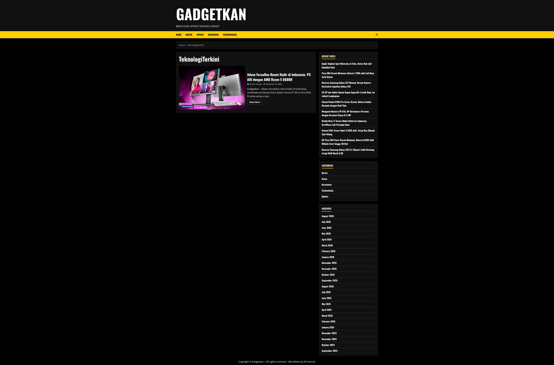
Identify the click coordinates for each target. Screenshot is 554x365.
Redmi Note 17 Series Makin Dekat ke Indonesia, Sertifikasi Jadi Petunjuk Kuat (344, 122)
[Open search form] (377, 35)
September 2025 (329, 280)
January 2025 (328, 327)
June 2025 (326, 298)
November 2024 (329, 339)
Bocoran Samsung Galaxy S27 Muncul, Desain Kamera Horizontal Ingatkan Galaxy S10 (346, 84)
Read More (255, 103)
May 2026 (326, 233)
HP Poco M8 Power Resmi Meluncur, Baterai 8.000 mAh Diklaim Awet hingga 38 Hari (348, 141)
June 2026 (327, 227)
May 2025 (326, 304)
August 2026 (328, 216)
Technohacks (230, 34)
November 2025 (329, 268)
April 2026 (327, 239)
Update (200, 34)
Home (178, 34)
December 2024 (329, 333)
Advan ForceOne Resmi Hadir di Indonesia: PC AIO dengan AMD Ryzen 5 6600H (212, 88)
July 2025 (326, 292)
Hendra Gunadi (255, 84)
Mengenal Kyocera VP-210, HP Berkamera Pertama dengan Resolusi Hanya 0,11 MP (345, 113)
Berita (189, 34)
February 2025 (328, 321)
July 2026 (326, 222)
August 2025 (328, 286)
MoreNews (294, 361)
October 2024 (328, 345)
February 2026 (328, 251)
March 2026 (327, 245)
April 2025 (327, 309)
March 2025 (327, 315)
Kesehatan (213, 34)
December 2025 (329, 263)
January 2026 (328, 257)
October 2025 (328, 274)
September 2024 (329, 350)
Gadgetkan (211, 13)
